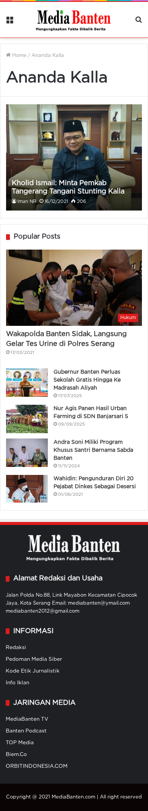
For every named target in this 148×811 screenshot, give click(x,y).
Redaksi (16, 647)
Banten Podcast (26, 731)
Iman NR (26, 202)
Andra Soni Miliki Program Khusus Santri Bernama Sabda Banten (93, 450)
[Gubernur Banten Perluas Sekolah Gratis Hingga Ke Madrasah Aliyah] (27, 382)
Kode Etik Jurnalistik (33, 671)
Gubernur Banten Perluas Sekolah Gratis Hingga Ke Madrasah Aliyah (87, 380)
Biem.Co (16, 754)
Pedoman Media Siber (34, 659)
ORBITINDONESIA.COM (37, 766)
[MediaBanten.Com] (74, 19)
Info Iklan (17, 683)
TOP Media (20, 742)
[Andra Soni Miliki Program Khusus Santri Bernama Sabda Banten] (27, 453)
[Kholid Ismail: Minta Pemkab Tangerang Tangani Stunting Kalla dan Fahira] (74, 157)
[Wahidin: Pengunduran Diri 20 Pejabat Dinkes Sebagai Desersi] (27, 489)
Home (19, 55)
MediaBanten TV (27, 719)
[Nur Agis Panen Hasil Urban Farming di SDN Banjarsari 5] (27, 419)
